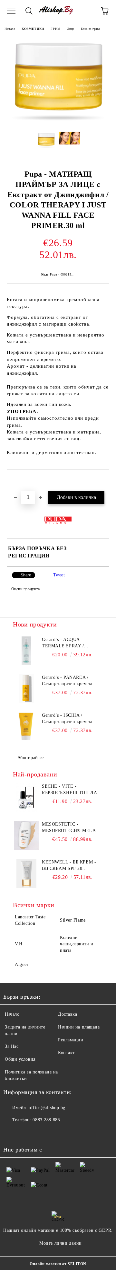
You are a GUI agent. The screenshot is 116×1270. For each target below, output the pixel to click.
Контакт (66, 1052)
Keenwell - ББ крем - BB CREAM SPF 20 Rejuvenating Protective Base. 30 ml (72, 866)
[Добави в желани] (104, 480)
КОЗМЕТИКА (33, 29)
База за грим (90, 29)
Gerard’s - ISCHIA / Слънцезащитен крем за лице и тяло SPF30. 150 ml (70, 719)
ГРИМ (55, 29)
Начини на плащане (79, 1027)
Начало (10, 29)
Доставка (67, 1014)
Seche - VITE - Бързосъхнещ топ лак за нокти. (71, 790)
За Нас (11, 1046)
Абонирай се (30, 757)
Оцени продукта (25, 589)
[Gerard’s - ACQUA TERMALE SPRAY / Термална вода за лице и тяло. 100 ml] (26, 650)
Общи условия (20, 1059)
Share (26, 575)
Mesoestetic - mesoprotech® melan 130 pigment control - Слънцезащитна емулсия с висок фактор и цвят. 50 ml (70, 828)
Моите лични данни (60, 1243)
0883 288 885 (46, 1119)
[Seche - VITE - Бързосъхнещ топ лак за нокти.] (26, 797)
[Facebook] (11, 1133)
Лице (70, 29)
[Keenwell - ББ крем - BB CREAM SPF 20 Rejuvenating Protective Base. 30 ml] (26, 873)
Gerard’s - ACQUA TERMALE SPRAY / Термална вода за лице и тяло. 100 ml (68, 643)
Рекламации (70, 1040)
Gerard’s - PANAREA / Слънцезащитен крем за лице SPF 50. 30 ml (67, 681)
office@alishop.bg (47, 1107)
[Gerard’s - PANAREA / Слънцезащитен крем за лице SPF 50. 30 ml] (26, 688)
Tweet (59, 575)
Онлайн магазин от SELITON (58, 1264)
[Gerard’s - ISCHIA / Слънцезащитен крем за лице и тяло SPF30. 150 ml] (26, 726)
